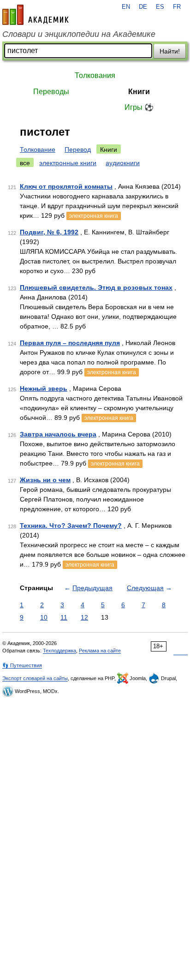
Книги (139, 92)
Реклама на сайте (100, 650)
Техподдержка (59, 650)
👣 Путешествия (22, 665)
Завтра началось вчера (58, 434)
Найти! (170, 51)
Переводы (51, 92)
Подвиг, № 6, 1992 (49, 232)
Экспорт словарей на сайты (35, 678)
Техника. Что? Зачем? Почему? (71, 525)
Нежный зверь (43, 388)
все (25, 163)
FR (177, 7)
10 (44, 617)
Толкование (37, 149)
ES (160, 7)
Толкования (95, 75)
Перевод (78, 149)
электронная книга (93, 216)
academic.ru (35, 15)
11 (63, 617)
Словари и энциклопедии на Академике (78, 34)
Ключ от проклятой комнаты (66, 186)
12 (84, 617)
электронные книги (67, 163)
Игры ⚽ (139, 107)
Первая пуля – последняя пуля (70, 343)
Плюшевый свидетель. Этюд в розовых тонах (96, 287)
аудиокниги (123, 163)
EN (126, 7)
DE (143, 7)
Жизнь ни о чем (45, 480)
